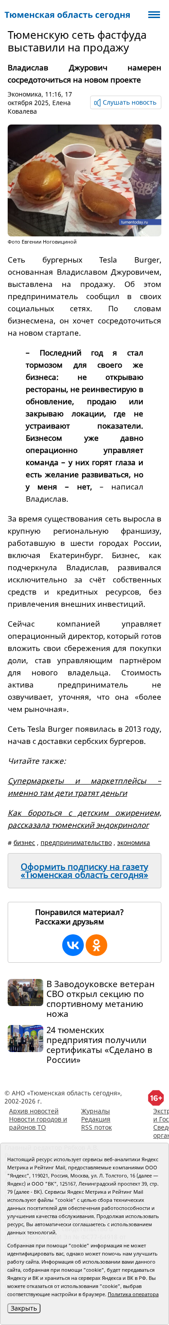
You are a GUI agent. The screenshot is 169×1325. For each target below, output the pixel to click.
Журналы (95, 1111)
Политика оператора (133, 1294)
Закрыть (24, 1308)
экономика (133, 842)
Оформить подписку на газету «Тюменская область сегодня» (84, 871)
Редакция (95, 1119)
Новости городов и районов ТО (38, 1123)
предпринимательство (76, 842)
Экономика (24, 94)
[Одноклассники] (96, 945)
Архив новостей (34, 1111)
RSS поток (96, 1127)
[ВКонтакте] (73, 945)
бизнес (24, 842)
